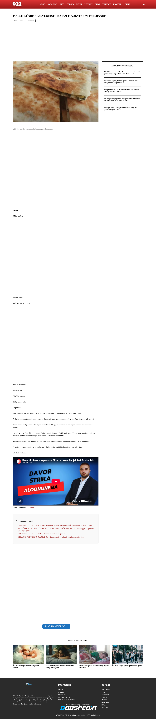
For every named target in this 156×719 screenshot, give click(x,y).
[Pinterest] (26, 625)
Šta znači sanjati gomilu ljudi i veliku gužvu (127, 665)
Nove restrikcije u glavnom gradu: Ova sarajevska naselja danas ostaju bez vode (121, 82)
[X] (21, 625)
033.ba (32, 507)
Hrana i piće (18, 21)
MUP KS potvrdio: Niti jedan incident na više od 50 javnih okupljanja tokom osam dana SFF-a (121, 73)
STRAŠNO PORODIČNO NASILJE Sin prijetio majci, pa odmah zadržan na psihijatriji (51, 537)
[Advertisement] (78, 40)
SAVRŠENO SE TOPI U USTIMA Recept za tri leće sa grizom (41, 534)
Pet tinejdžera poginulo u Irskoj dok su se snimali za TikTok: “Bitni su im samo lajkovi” (122, 100)
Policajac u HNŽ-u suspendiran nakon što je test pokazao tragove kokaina (120, 108)
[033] (17, 4)
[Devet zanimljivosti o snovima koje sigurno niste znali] (94, 654)
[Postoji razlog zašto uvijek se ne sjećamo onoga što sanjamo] (61, 654)
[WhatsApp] (32, 625)
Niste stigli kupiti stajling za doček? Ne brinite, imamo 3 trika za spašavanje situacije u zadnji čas (55, 525)
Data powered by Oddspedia (78, 705)
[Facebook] (15, 625)
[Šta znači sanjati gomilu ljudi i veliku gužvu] (127, 654)
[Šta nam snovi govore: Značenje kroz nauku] (28, 654)
